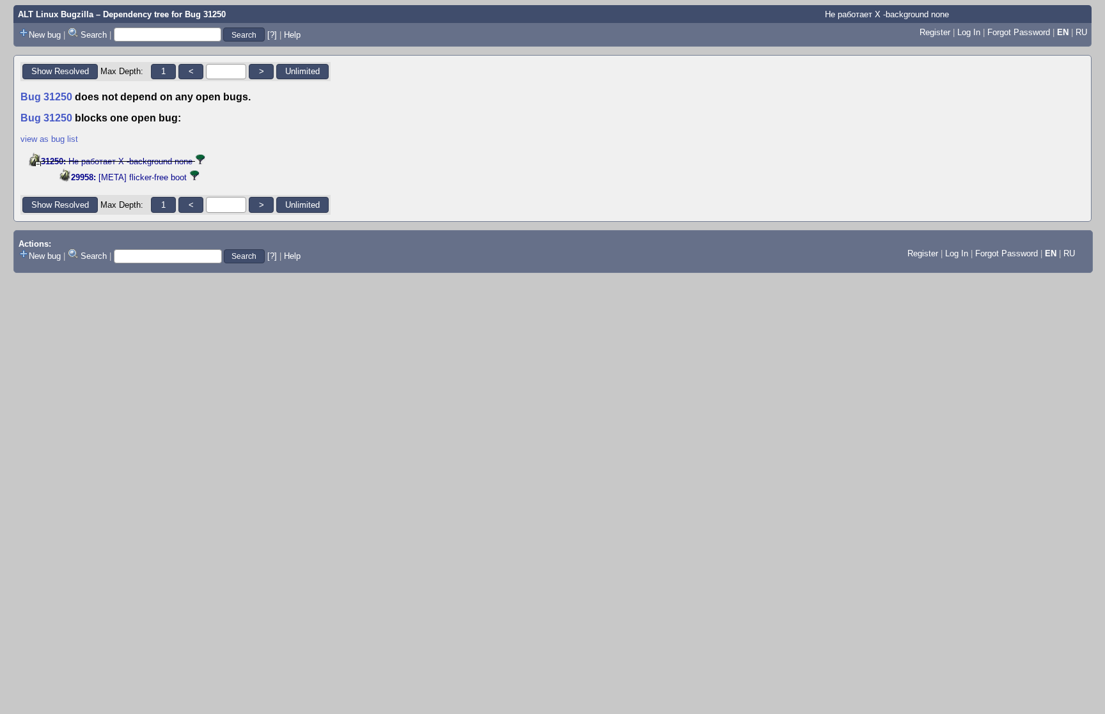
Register (935, 32)
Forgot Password (1018, 32)
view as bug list (49, 139)
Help (292, 35)
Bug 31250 (205, 14)
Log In (968, 32)
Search (94, 35)
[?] (272, 35)
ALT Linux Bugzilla (55, 14)
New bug (45, 35)
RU (1081, 32)
